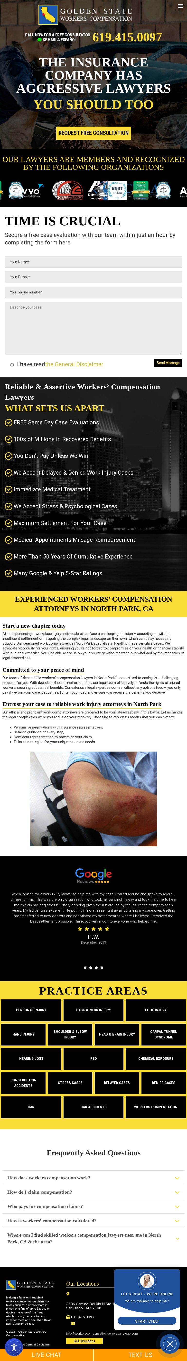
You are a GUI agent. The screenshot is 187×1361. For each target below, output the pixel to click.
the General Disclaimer (74, 364)
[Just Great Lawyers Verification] (158, 191)
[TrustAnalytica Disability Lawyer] (136, 191)
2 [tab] (90, 967)
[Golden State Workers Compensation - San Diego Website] (85, 17)
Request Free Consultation (94, 133)
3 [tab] (96, 967)
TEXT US (140, 1354)
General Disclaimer (38, 1344)
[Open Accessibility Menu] (14, 1347)
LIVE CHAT (46, 1354)
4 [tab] (102, 967)
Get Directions (84, 1341)
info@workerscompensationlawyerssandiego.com (102, 1333)
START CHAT (147, 1321)
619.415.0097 (127, 37)
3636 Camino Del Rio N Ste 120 (92, 1304)
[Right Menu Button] (181, 6)
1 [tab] (85, 967)
